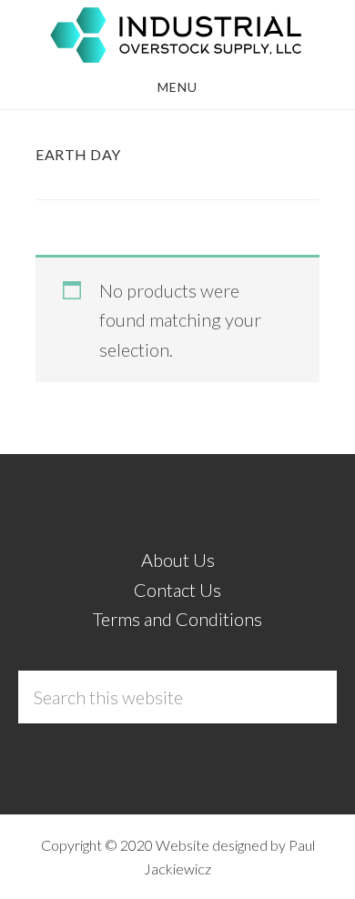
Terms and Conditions (177, 619)
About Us (178, 560)
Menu (177, 87)
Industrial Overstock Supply (177, 34)
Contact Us (177, 590)
